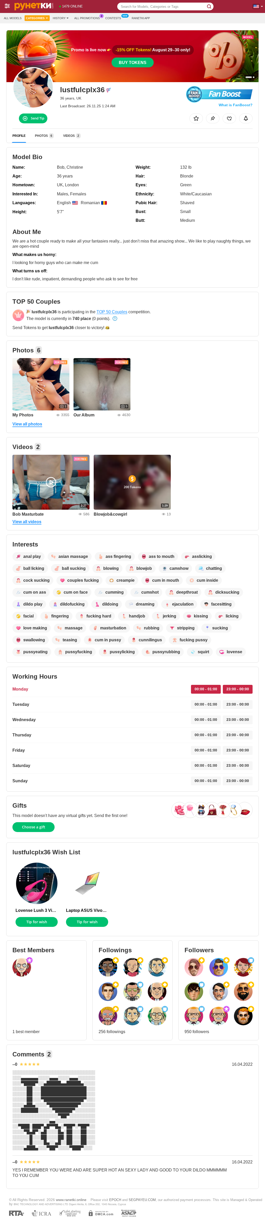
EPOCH (115, 1200)
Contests (113, 18)
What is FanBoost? (236, 105)
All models (12, 18)
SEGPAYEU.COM (142, 1200)
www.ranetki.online (71, 1200)
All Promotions (87, 18)
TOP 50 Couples (112, 312)
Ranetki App (141, 18)
